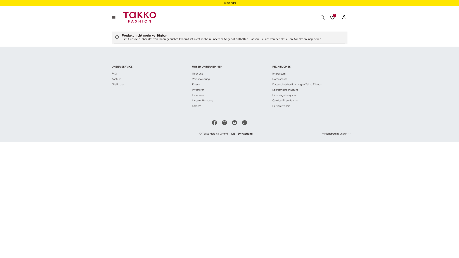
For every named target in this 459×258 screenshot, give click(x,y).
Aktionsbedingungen (334, 133)
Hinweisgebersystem (284, 95)
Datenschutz (279, 79)
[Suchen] (323, 17)
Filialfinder (118, 84)
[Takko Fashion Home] (139, 17)
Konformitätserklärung (285, 90)
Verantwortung (201, 79)
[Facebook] (215, 122)
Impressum (279, 73)
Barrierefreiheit (281, 106)
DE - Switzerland (242, 133)
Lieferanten (198, 95)
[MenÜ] (114, 17)
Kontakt (116, 79)
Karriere (196, 106)
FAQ (114, 73)
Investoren (198, 90)
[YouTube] (235, 122)
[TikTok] (244, 122)
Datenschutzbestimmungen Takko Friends (297, 84)
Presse (196, 84)
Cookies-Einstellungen (285, 100)
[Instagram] (225, 122)
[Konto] (344, 17)
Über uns (197, 73)
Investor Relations (202, 100)
